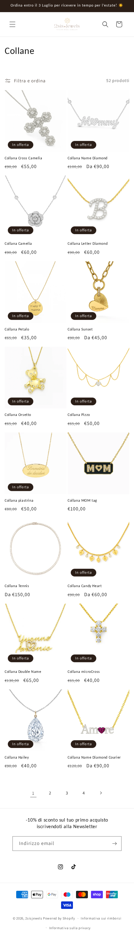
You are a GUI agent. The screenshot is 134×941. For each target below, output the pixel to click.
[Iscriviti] (114, 843)
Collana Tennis (17, 586)
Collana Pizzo (79, 415)
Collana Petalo (17, 329)
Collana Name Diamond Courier (94, 757)
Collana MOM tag (82, 500)
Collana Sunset (80, 329)
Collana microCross (84, 671)
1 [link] (33, 793)
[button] (12, 24)
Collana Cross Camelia (23, 158)
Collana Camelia (18, 243)
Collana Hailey (17, 757)
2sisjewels (33, 918)
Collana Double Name (23, 671)
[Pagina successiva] (101, 793)
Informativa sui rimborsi (101, 918)
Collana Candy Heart (85, 586)
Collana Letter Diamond (88, 243)
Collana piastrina (19, 500)
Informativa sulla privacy (70, 928)
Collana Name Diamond (88, 158)
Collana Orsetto (18, 415)
